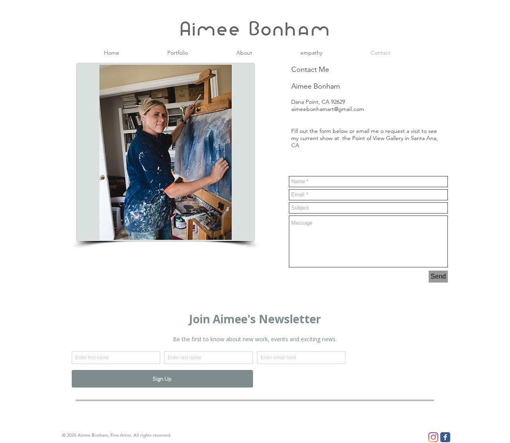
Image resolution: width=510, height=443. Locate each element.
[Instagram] (433, 437)
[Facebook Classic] (445, 437)
